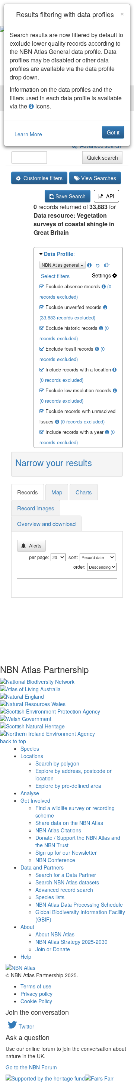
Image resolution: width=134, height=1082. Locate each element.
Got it (113, 132)
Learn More (28, 134)
